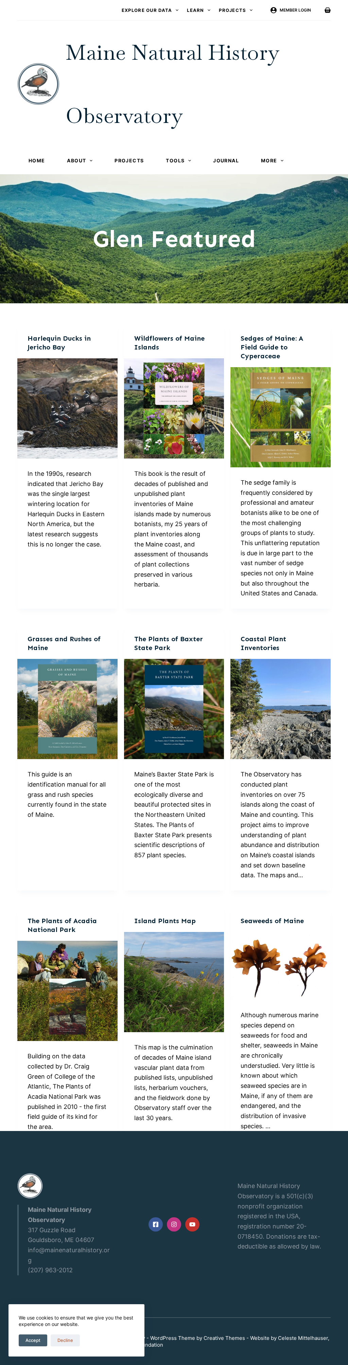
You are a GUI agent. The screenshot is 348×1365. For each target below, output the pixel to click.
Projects (232, 10)
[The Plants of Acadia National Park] (67, 991)
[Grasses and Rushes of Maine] (67, 709)
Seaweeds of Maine (272, 921)
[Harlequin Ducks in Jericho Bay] (67, 408)
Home (37, 160)
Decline (65, 1340)
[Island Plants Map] (174, 982)
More (269, 160)
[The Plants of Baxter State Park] (174, 709)
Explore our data (147, 10)
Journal (226, 160)
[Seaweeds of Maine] (280, 966)
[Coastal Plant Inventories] (280, 709)
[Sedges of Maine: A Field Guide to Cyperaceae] (280, 417)
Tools (175, 160)
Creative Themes (224, 1338)
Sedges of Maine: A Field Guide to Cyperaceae (272, 347)
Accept (32, 1340)
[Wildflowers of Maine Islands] (174, 408)
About (76, 160)
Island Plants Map (165, 921)
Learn (195, 10)
